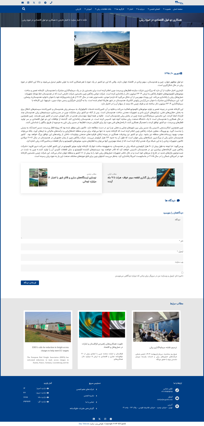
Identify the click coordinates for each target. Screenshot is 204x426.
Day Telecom (83, 423)
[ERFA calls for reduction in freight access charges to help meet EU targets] (48, 341)
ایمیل (180, 251)
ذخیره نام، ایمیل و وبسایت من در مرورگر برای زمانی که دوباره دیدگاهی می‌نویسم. (149, 276)
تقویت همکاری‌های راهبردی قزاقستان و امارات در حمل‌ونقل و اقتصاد (102, 345)
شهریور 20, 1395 (172, 73)
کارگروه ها (120, 9)
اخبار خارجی (63, 20)
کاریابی (78, 9)
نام (181, 241)
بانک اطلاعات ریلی (104, 9)
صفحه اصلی (177, 9)
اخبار (131, 9)
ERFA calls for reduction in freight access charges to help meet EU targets (50, 349)
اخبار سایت (76, 20)
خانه (85, 20)
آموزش (89, 9)
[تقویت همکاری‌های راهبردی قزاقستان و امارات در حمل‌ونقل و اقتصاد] (102, 337)
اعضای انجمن (154, 9)
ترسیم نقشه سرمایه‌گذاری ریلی (163, 347)
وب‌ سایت (179, 262)
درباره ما (141, 9)
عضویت (168, 9)
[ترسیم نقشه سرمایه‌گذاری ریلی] (156, 341)
